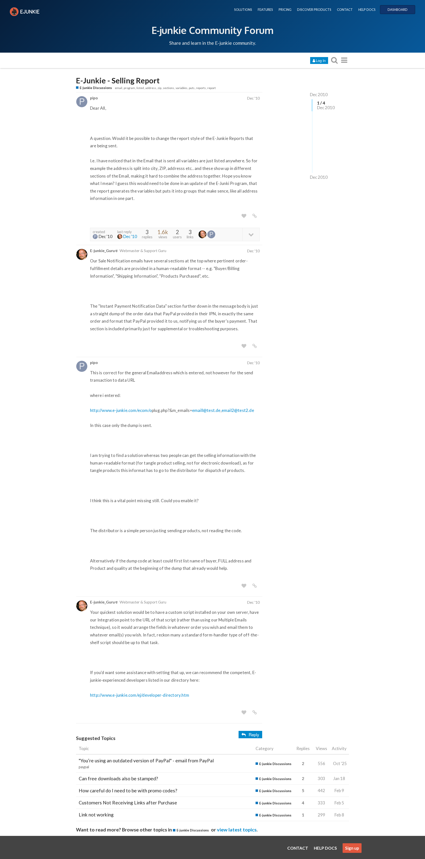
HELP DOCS (367, 10)
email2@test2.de (238, 410)
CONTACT (345, 10)
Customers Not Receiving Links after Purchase (128, 802)
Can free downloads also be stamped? (118, 778)
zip (159, 88)
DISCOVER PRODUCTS (314, 10)
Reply (254, 734)
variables (181, 88)
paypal (84, 767)
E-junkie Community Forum (212, 30)
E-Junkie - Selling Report (118, 80)
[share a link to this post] (254, 215)
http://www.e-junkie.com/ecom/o (121, 410)
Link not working (96, 814)
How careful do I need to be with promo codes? (128, 790)
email (118, 88)
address (150, 88)
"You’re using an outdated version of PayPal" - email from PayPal (146, 760)
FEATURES (265, 10)
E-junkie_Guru (102, 250)
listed (140, 88)
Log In (321, 60)
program (129, 88)
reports (201, 88)
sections (168, 88)
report (211, 88)
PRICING (285, 10)
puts (192, 88)
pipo (94, 97)
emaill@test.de (206, 410)
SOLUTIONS (243, 10)
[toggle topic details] (251, 234)
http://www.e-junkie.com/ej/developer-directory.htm (139, 695)
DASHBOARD (398, 10)
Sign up (352, 848)
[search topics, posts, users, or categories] (334, 60)
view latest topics (237, 829)
